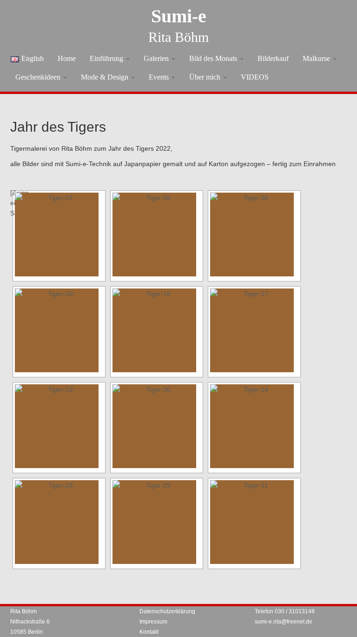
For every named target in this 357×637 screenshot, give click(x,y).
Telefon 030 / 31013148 (285, 611)
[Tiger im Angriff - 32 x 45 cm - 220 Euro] (254, 426)
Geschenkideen (38, 77)
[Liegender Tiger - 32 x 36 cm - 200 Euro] (156, 522)
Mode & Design (105, 77)
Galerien (157, 58)
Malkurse (317, 58)
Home (67, 58)
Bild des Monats (214, 58)
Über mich (205, 77)
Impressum (153, 621)
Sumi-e (178, 16)
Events (160, 77)
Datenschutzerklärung (167, 611)
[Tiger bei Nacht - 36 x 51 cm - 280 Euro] (254, 522)
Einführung (107, 58)
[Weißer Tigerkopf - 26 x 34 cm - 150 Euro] (59, 426)
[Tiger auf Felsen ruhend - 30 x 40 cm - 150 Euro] (156, 330)
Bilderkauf (273, 58)
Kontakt (149, 632)
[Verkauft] (254, 234)
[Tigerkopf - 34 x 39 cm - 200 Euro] (254, 330)
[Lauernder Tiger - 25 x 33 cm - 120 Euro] (156, 426)
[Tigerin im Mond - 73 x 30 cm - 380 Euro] (156, 234)
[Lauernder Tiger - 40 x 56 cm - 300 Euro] (59, 522)
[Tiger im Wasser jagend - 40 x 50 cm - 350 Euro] (59, 234)
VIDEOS (255, 77)
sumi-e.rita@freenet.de (283, 621)
